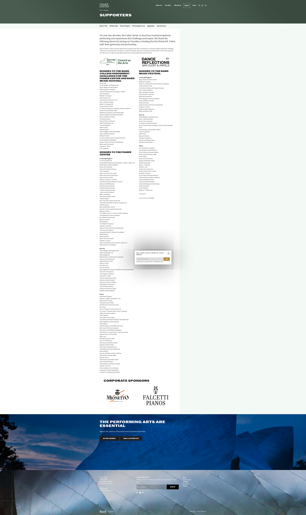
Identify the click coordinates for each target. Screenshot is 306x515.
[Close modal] (168, 253)
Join (166, 259)
